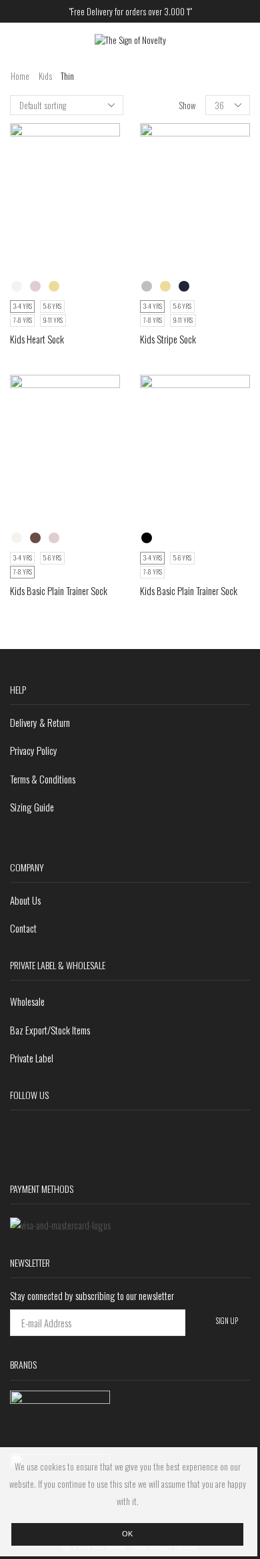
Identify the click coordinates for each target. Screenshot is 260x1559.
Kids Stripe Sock (168, 339)
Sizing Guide (32, 806)
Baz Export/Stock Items (50, 1029)
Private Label (31, 1057)
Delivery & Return (40, 722)
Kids (45, 76)
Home (20, 76)
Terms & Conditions (42, 779)
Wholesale (27, 1001)
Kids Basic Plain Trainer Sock (58, 590)
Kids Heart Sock (37, 339)
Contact (23, 928)
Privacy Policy (33, 750)
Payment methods (41, 1189)
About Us (25, 900)
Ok (127, 1534)
